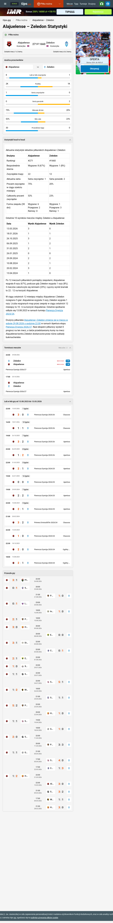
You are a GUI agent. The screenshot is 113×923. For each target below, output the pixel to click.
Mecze (70, 4)
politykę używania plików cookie (44, 918)
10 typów (25, 422)
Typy (76, 4)
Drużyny (91, 4)
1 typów (25, 409)
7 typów (25, 436)
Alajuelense (24, 42)
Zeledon (50, 42)
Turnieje (83, 4)
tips (26, 4)
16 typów (25, 476)
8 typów (25, 449)
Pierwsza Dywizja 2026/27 (19, 327)
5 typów (25, 462)
